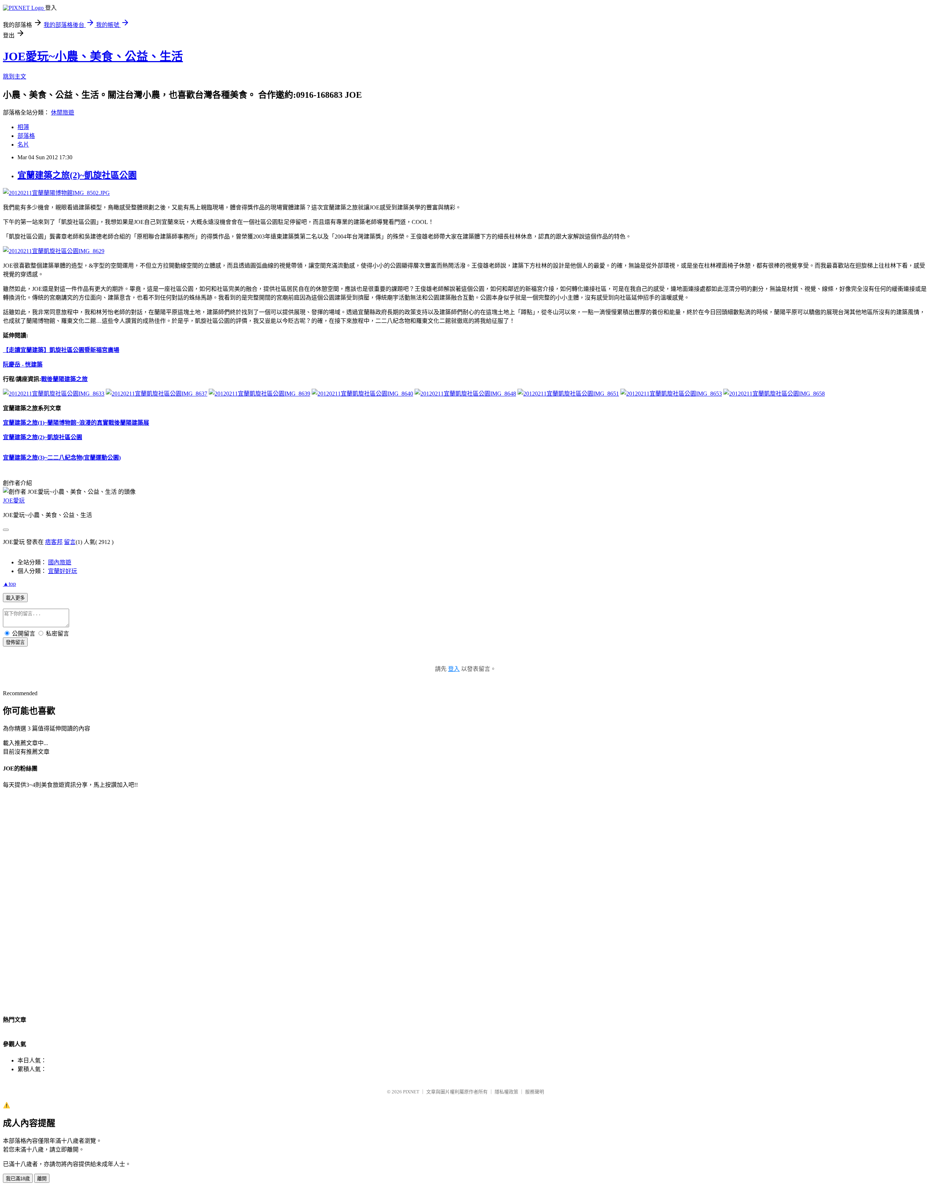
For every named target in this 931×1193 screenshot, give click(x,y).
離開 (42, 1178)
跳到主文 (14, 76)
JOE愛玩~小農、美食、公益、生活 (93, 56)
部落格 (26, 136)
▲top (9, 584)
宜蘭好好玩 (62, 571)
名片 (23, 144)
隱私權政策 (506, 1091)
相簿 (23, 127)
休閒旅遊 (62, 112)
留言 (70, 542)
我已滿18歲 (18, 1178)
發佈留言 (15, 642)
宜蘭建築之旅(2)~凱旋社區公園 (77, 175)
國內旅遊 (59, 562)
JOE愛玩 (14, 500)
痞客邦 (54, 542)
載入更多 (15, 598)
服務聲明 (534, 1091)
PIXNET (411, 1091)
